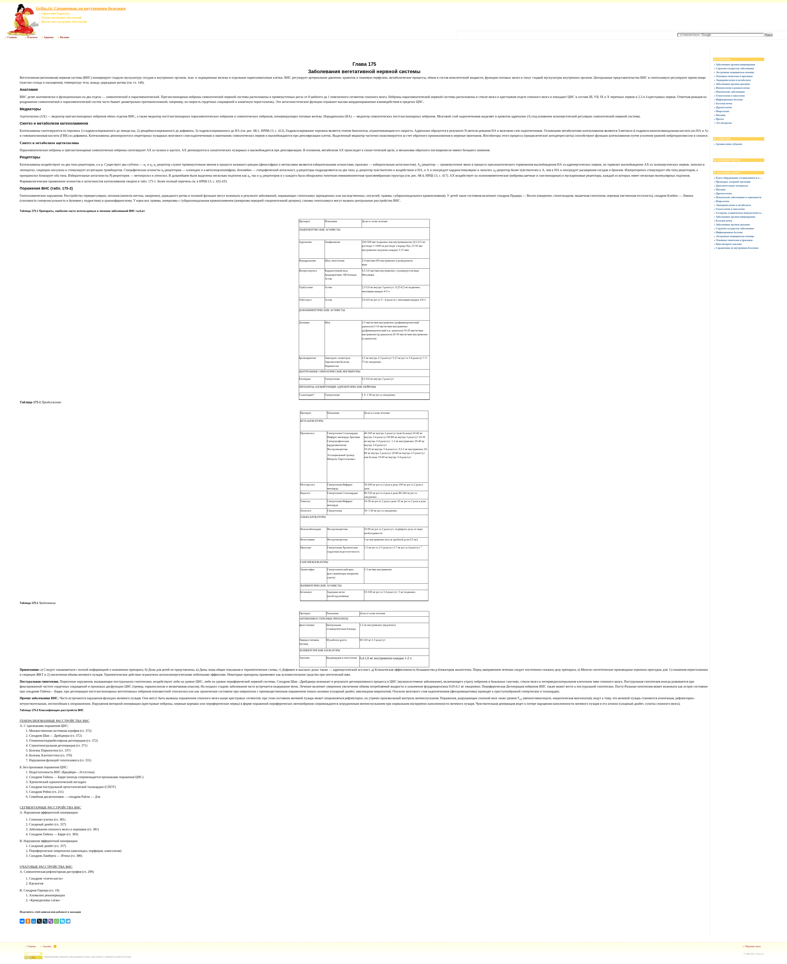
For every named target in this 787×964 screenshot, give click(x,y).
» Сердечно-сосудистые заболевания (734, 68)
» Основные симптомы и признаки (733, 76)
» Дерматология (723, 107)
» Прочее (719, 119)
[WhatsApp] (56, 921)
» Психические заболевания (729, 91)
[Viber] (50, 921)
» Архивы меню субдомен (728, 144)
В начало (32, 37)
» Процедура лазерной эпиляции (732, 181)
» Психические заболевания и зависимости (737, 197)
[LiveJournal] (45, 921)
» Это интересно (723, 123)
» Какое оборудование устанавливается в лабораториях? (738, 178)
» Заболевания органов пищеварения (734, 64)
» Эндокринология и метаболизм (732, 80)
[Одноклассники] (27, 921)
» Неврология (721, 111)
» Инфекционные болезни (728, 99)
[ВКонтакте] (22, 921)
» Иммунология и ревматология (732, 88)
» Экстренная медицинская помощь (734, 72)
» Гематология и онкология (729, 95)
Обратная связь (753, 946)
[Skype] (62, 921)
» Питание (720, 115)
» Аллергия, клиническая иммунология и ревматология (738, 213)
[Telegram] (68, 921)
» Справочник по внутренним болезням (736, 248)
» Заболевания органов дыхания (732, 84)
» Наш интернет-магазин (728, 244)
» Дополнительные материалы (731, 185)
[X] (39, 921)
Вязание (64, 37)
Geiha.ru (759, 953)
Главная (12, 37)
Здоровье (49, 37)
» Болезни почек (723, 103)
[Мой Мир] (33, 921)
